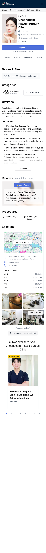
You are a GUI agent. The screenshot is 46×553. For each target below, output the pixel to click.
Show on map (24, 242)
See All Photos (35, 313)
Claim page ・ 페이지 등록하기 (24, 333)
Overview (6, 58)
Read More (23, 168)
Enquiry (22, 47)
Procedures (27, 58)
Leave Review (24, 185)
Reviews (16, 58)
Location (39, 58)
